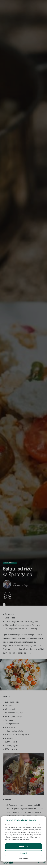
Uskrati (23, 853)
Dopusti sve (23, 846)
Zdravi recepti (9, 563)
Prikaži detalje (23, 858)
